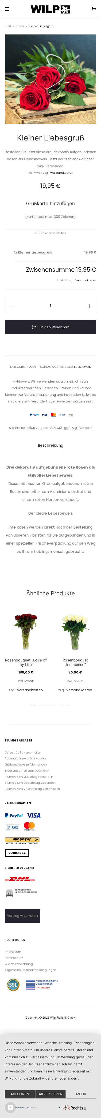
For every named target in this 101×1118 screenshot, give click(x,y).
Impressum (13, 952)
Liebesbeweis (81, 367)
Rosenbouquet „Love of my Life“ (26, 662)
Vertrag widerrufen (22, 915)
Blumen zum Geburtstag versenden (30, 783)
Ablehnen (20, 1094)
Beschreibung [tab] (50, 445)
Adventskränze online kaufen (25, 758)
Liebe (68, 367)
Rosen (20, 26)
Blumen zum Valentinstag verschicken (32, 789)
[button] (11, 306)
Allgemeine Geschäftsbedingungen (30, 970)
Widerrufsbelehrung (19, 964)
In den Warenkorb (55, 327)
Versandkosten (61, 173)
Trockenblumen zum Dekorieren (27, 771)
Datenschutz (14, 958)
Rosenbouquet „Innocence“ (75, 662)
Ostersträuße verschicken (23, 752)
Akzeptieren (50, 1094)
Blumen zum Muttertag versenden (29, 777)
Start (8, 26)
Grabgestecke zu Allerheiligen (26, 764)
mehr (81, 1094)
